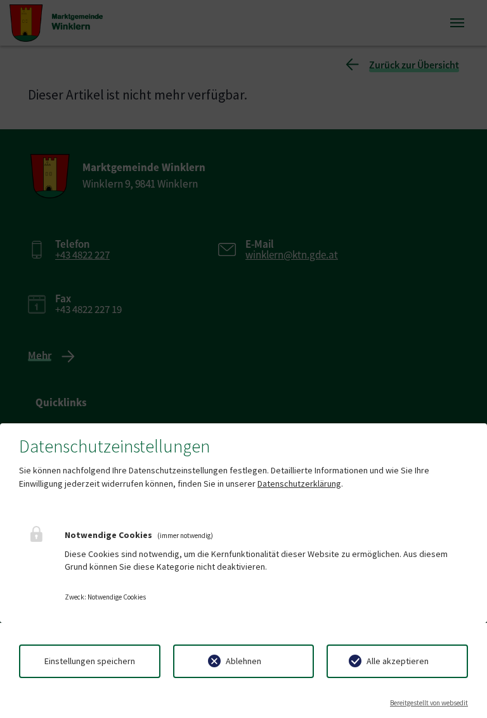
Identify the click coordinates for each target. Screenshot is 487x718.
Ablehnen (243, 661)
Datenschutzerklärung (299, 483)
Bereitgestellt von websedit (429, 702)
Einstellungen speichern (89, 661)
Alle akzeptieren (398, 661)
